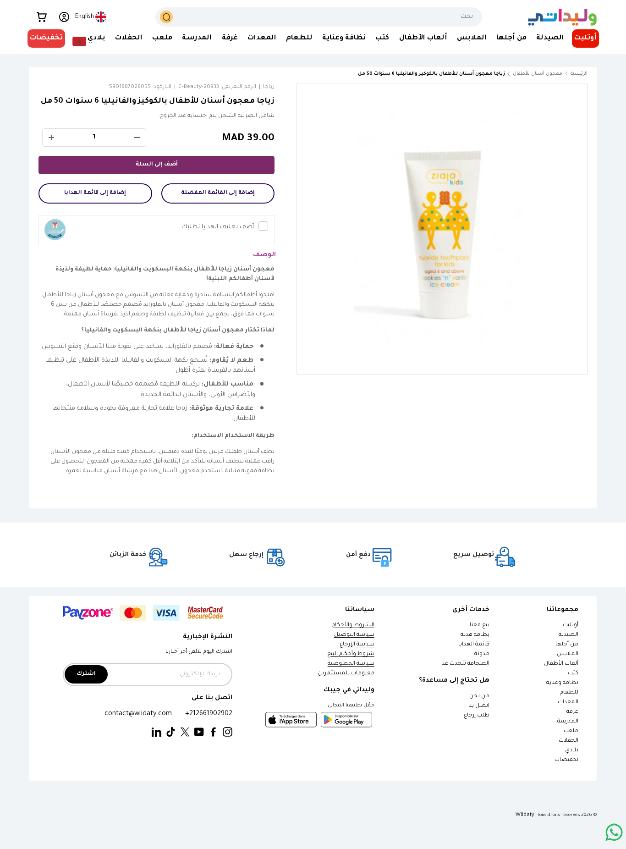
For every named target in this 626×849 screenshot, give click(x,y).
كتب (382, 38)
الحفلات (129, 38)
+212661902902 (208, 714)
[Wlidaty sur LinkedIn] (156, 732)
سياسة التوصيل (354, 635)
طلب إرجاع (476, 716)
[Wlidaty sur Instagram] (227, 732)
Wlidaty (525, 815)
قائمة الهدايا (473, 645)
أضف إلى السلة (157, 165)
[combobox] (318, 17)
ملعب (162, 38)
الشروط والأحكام (353, 625)
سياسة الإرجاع (357, 645)
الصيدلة (550, 38)
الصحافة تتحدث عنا (464, 664)
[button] (42, 17)
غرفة (230, 38)
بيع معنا (479, 625)
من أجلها (511, 38)
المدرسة (197, 38)
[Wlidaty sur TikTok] (171, 732)
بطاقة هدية (475, 635)
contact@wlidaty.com (138, 714)
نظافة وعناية (344, 38)
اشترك (86, 674)
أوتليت (585, 38)
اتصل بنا (478, 706)
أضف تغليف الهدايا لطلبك (217, 227)
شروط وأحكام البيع (350, 654)
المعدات (261, 38)
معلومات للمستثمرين (346, 674)
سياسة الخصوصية (351, 664)
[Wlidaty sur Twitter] (185, 732)
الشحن (227, 116)
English (84, 17)
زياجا (269, 87)
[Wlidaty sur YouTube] (199, 732)
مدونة (481, 654)
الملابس (472, 38)
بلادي (96, 38)
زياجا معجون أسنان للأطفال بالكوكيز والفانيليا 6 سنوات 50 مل (453, 74)
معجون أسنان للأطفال (537, 74)
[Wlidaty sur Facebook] (213, 732)
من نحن (479, 697)
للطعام (299, 38)
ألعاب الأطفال (423, 38)
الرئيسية (579, 74)
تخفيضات (46, 38)
